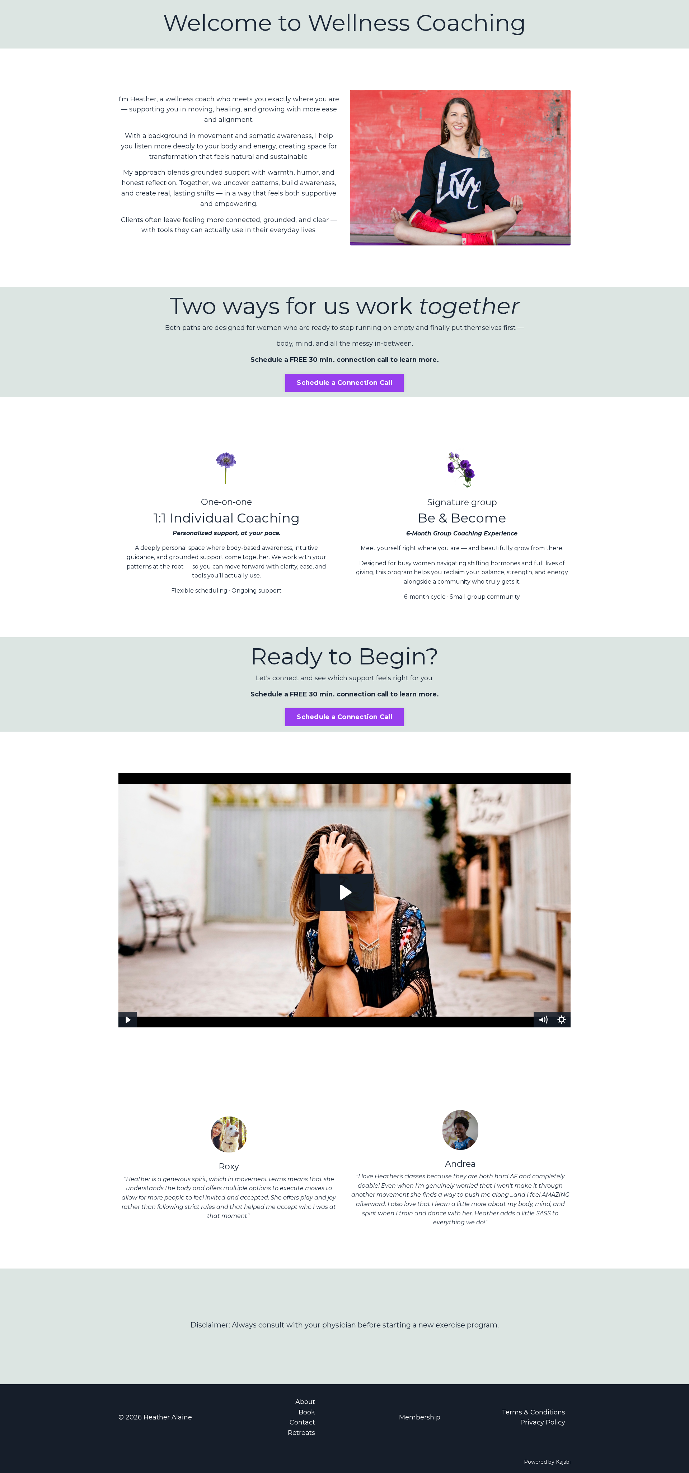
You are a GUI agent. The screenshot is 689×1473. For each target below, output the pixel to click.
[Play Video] (127, 1020)
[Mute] (543, 1020)
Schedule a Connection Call (344, 383)
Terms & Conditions (533, 1412)
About (305, 1402)
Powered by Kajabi (547, 1462)
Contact (302, 1422)
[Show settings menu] (561, 1020)
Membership (419, 1417)
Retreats (301, 1433)
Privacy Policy (542, 1422)
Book (307, 1412)
